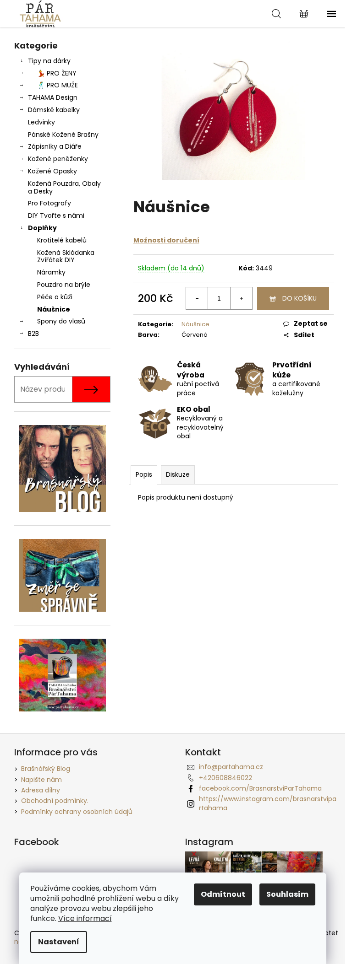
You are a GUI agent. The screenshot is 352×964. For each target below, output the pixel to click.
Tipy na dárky (49, 60)
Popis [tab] (144, 474)
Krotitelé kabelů (62, 240)
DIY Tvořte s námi (56, 215)
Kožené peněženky (58, 158)
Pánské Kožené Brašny (63, 134)
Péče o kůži (54, 297)
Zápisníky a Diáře (55, 146)
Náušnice (53, 309)
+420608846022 (225, 777)
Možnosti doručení (166, 240)
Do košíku (299, 298)
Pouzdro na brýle (63, 284)
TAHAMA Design (52, 97)
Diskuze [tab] (178, 474)
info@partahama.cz (231, 766)
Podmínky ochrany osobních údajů (76, 811)
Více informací (85, 918)
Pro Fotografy (49, 203)
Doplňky (42, 227)
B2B (33, 333)
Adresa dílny (40, 790)
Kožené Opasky (52, 171)
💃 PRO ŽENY (57, 73)
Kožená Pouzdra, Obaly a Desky (64, 187)
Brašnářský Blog (45, 768)
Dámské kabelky (54, 109)
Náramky (51, 272)
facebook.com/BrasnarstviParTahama (260, 788)
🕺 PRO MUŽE (57, 85)
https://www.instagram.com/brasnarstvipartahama (267, 803)
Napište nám (41, 779)
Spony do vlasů (61, 321)
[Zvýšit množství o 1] (241, 298)
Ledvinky (41, 122)
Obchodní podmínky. (54, 800)
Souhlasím (287, 894)
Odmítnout (223, 894)
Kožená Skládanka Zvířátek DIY (65, 256)
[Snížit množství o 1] (197, 298)
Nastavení (58, 942)
